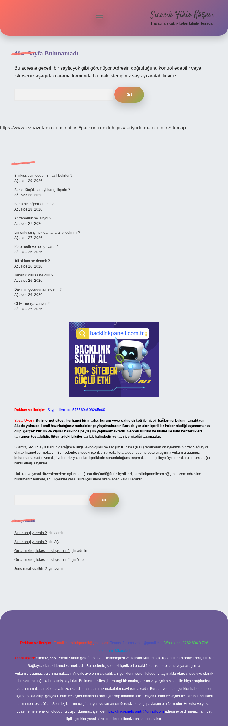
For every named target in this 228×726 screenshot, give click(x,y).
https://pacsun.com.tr (88, 127)
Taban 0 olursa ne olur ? (33, 275)
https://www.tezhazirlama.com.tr (33, 127)
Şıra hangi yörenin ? (30, 533)
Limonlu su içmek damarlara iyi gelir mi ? (47, 232)
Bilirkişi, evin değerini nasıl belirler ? (43, 175)
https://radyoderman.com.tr (139, 127)
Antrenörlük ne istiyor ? (32, 218)
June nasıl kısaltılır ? (30, 568)
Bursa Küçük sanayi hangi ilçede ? (42, 190)
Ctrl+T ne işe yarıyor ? (32, 304)
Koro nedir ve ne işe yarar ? (36, 247)
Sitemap (177, 127)
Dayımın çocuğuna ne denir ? (38, 289)
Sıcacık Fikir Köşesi (182, 15)
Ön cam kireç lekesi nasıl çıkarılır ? (42, 551)
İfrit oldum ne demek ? (32, 261)
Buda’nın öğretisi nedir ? (34, 204)
